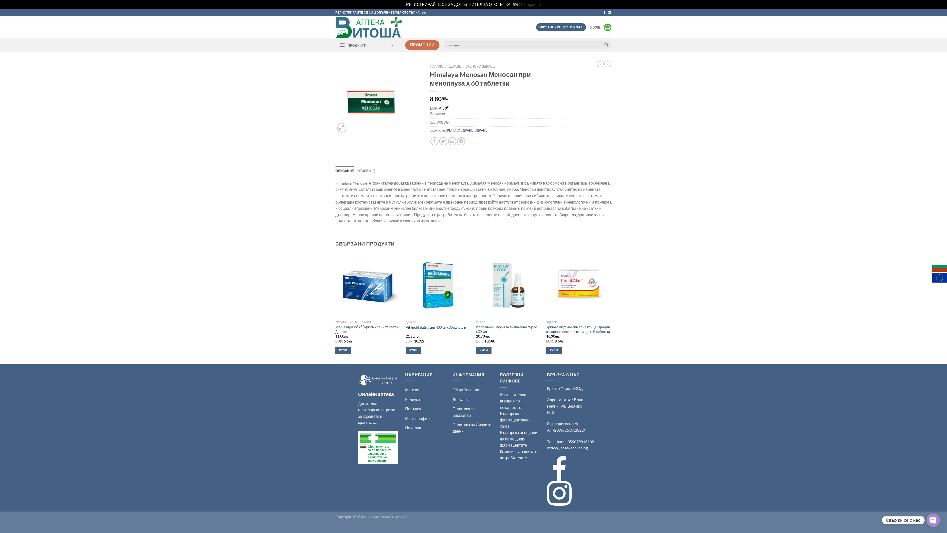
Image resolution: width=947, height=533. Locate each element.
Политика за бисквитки (464, 412)
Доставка (461, 399)
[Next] (611, 307)
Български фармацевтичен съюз (514, 419)
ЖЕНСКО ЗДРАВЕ (480, 66)
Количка (412, 399)
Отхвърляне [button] (530, 4)
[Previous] (335, 307)
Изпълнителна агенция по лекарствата (513, 401)
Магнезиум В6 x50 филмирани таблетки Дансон (367, 329)
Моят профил (417, 418)
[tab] (344, 171)
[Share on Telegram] (461, 141)
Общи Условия (466, 389)
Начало (437, 66)
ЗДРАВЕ (454, 66)
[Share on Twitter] (443, 141)
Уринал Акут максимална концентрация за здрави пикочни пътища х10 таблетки (578, 329)
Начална (413, 427)
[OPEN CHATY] (933, 520)
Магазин (412, 389)
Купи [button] (343, 350)
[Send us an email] (609, 12)
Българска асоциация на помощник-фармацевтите (520, 438)
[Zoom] (342, 128)
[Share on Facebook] (434, 141)
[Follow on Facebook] (604, 12)
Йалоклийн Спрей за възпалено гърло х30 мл (506, 329)
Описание (344, 171)
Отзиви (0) (366, 171)
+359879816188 (579, 441)
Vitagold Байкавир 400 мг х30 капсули (436, 327)
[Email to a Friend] (452, 141)
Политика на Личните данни (472, 427)
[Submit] (606, 45)
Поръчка (413, 408)
